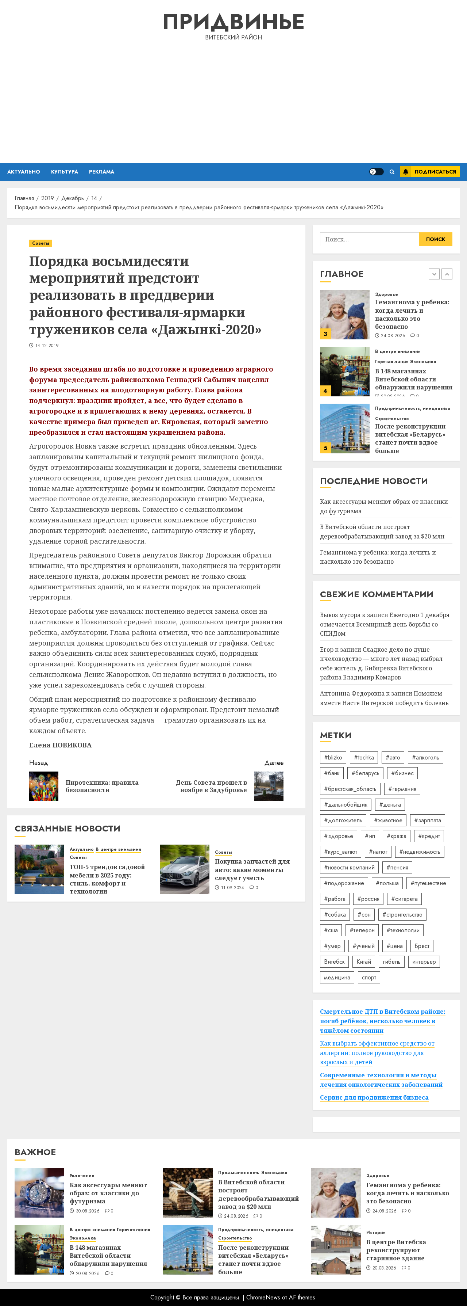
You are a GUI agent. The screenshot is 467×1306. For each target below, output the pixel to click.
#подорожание (344, 883)
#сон (364, 914)
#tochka (364, 757)
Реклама (101, 171)
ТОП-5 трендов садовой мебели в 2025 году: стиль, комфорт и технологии (107, 879)
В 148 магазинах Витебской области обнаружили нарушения (413, 379)
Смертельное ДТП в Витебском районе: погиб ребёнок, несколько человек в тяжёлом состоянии (382, 1021)
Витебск (334, 961)
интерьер (424, 961)
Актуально (23, 171)
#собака (335, 914)
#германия (402, 789)
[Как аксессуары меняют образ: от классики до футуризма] (39, 1193)
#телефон (362, 930)
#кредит (429, 836)
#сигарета (404, 899)
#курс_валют (340, 852)
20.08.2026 (88, 1274)
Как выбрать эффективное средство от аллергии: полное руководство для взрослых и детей (377, 1052)
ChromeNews (263, 1297)
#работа (335, 899)
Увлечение (82, 1176)
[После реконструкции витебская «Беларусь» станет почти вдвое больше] (345, 428)
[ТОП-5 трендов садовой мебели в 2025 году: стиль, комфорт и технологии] (39, 869)
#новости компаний (349, 867)
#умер (332, 946)
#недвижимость (419, 852)
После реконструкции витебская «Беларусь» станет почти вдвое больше (410, 438)
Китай (363, 961)
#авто (393, 757)
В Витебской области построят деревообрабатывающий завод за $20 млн (258, 1194)
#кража (396, 836)
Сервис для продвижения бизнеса (374, 1097)
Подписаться (435, 171)
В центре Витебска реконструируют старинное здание (396, 1250)
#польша (387, 883)
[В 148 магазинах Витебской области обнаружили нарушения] (345, 371)
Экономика (423, 362)
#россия (368, 899)
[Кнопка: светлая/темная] (376, 171)
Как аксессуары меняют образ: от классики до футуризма (108, 1193)
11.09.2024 (232, 888)
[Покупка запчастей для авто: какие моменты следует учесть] (184, 869)
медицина (337, 977)
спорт (369, 977)
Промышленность (238, 1173)
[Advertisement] (233, 101)
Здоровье (386, 295)
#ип (370, 836)
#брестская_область (350, 789)
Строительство (392, 419)
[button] (392, 172)
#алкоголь (425, 757)
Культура (64, 171)
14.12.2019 (47, 346)
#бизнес (402, 773)
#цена (394, 946)
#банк (332, 773)
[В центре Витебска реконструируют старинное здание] (336, 1250)
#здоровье (338, 836)
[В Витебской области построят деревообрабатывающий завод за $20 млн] (188, 1193)
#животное (388, 820)
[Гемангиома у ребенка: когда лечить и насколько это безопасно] (345, 314)
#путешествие (428, 883)
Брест (421, 946)
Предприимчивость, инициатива (413, 408)
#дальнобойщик (345, 804)
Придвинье (233, 22)
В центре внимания (118, 849)
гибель (392, 961)
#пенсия (397, 867)
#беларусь (365, 773)
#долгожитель (343, 820)
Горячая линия (391, 362)
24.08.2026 (393, 336)
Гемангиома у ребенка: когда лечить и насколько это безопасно (412, 314)
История (375, 1233)
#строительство (402, 914)
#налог (378, 852)
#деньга (390, 804)
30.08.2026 (88, 1211)
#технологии (403, 930)
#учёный (363, 946)
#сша (331, 930)
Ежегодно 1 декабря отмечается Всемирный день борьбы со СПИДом (384, 624)
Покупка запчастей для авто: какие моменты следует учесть (252, 869)
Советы (40, 243)
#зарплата (427, 820)
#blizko (333, 757)
